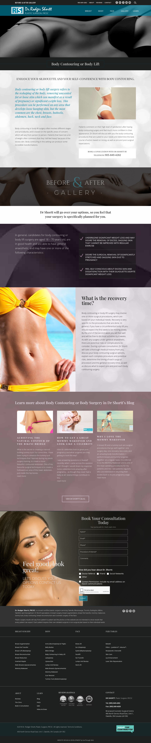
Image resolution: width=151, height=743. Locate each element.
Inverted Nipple (20, 661)
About (18, 693)
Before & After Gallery (25, 3)
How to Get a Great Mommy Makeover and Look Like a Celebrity (75, 440)
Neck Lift (78, 665)
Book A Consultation (22, 706)
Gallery (124, 11)
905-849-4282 (82, 3)
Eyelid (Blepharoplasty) (83, 651)
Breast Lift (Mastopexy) (23, 651)
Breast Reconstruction (22, 654)
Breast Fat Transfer (21, 647)
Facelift (78, 654)
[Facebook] (117, 2)
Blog (38, 699)
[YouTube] (126, 2)
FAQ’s (39, 702)
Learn (136, 11)
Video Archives (42, 709)
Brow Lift (79, 644)
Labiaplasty (49, 658)
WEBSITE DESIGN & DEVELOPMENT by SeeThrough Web (75, 740)
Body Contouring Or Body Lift (55, 654)
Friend (102, 574)
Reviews (18, 699)
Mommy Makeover (21, 668)
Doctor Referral (88, 574)
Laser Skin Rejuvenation (114, 661)
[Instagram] (123, 2)
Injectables (111, 631)
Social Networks (117, 574)
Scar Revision (49, 675)
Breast (88, 11)
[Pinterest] (130, 2)
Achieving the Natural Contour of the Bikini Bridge (33, 440)
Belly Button (49, 647)
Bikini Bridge (49, 651)
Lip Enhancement (112, 658)
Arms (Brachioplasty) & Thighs (55, 644)
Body (100, 11)
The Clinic (18, 702)
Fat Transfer (80, 658)
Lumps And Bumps (51, 665)
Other (84, 577)
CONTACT (108, 3)
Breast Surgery (23, 631)
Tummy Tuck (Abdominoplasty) (55, 679)
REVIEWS (99, 3)
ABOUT (91, 3)
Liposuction (49, 661)
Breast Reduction (21, 658)
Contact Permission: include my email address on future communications (103, 583)
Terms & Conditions (74, 727)
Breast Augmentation (22, 644)
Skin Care (109, 654)
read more (21, 476)
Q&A (38, 706)
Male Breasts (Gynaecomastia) (25, 665)
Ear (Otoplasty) (81, 647)
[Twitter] (120, 2)
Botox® (108, 644)
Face (112, 11)
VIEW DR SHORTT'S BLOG (75, 499)
